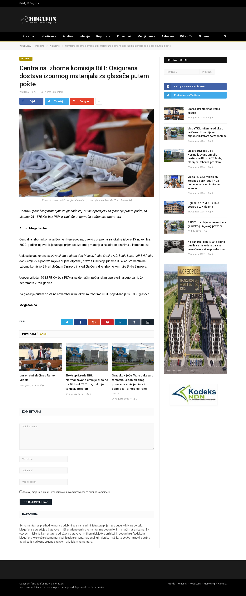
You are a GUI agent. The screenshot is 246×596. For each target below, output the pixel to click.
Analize (68, 36)
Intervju (85, 36)
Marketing (209, 583)
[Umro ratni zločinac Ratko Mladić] (40, 357)
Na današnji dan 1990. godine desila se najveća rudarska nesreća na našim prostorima (206, 245)
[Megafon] (38, 19)
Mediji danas (146, 36)
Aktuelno (168, 36)
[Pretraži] (223, 36)
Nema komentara (54, 92)
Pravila (171, 583)
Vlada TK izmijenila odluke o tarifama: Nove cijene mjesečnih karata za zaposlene (207, 132)
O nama (204, 36)
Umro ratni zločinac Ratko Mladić (204, 110)
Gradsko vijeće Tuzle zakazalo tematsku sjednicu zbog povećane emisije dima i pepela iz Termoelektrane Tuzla (132, 384)
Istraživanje (48, 36)
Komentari (124, 36)
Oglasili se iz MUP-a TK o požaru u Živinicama (203, 204)
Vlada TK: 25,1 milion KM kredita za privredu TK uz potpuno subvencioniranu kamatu (204, 182)
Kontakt (222, 583)
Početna (28, 36)
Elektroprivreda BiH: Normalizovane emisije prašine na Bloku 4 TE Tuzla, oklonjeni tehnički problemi (205, 156)
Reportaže (103, 36)
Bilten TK (186, 36)
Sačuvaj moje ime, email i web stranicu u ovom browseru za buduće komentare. (66, 492)
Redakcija (195, 583)
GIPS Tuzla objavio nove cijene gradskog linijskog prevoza (207, 224)
